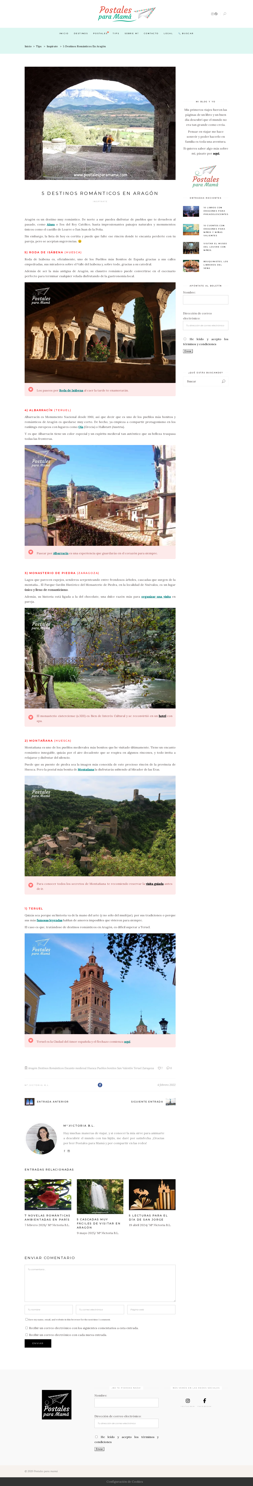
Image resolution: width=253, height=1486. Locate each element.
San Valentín (125, 1068)
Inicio (28, 46)
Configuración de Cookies (124, 1481)
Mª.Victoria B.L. (37, 1085)
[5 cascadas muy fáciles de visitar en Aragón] (100, 1196)
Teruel (138, 1068)
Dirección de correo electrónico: (117, 1416)
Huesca (91, 1068)
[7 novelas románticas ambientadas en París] (48, 1194)
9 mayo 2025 (86, 1233)
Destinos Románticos (51, 1068)
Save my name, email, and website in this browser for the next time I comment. (69, 1319)
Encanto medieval (75, 1068)
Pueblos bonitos (106, 1068)
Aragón (32, 1068)
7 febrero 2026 (35, 1225)
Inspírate (52, 46)
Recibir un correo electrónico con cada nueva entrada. (68, 1335)
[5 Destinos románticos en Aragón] (41, 1138)
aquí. (216, 153)
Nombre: (189, 292)
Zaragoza (148, 1068)
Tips (38, 46)
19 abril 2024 (138, 1225)
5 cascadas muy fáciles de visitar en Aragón (99, 1223)
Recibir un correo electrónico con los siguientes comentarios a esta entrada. (84, 1328)
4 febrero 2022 (166, 1085)
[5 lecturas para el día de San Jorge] (152, 1194)
